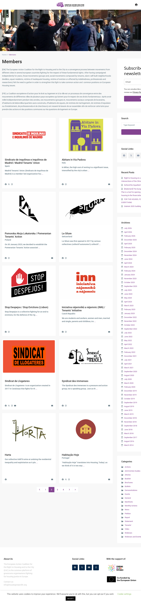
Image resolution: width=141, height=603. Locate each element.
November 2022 (130, 321)
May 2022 (128, 340)
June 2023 (128, 294)
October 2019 (129, 399)
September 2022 (130, 329)
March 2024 (128, 267)
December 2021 (130, 356)
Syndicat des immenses (75, 381)
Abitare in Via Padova (74, 159)
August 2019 (129, 406)
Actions (128, 467)
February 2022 (129, 352)
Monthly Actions (131, 506)
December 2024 (130, 251)
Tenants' (128, 525)
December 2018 (130, 418)
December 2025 (130, 240)
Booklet (128, 479)
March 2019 (128, 414)
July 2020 (128, 379)
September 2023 (130, 286)
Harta (8, 454)
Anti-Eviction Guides (132, 471)
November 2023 (130, 279)
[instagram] (96, 567)
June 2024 (128, 259)
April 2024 (128, 263)
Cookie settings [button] (124, 594)
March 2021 (128, 368)
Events (127, 494)
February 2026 (129, 236)
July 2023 (128, 290)
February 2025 (129, 247)
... (42, 174)
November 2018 (130, 422)
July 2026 (128, 228)
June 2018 (128, 430)
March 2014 (128, 445)
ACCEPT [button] (70, 598)
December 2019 (130, 391)
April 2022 (128, 344)
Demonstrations (131, 490)
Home (4, 55)
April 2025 (128, 244)
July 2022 (128, 333)
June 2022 (128, 337)
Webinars (128, 533)
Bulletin (128, 486)
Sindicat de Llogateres (17, 381)
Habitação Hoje (70, 454)
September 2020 (130, 371)
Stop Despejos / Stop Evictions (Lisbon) (26, 307)
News (127, 510)
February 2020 (129, 387)
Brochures (129, 482)
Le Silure (67, 233)
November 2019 (130, 395)
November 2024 (130, 255)
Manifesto (129, 502)
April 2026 (128, 232)
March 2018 (128, 433)
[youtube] (138, 155)
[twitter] (131, 155)
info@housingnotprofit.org (15, 585)
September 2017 (130, 437)
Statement (129, 521)
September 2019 (130, 402)
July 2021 (128, 360)
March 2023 (128, 306)
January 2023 (129, 313)
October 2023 (129, 282)
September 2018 (130, 426)
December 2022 (130, 317)
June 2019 (128, 410)
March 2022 (128, 348)
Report (127, 517)
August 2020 (129, 375)
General (128, 498)
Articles (128, 475)
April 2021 (128, 364)
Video (127, 529)
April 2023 (128, 302)
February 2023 (129, 309)
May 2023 (128, 298)
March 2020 (128, 383)
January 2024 (129, 275)
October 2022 (129, 325)
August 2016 (129, 441)
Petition (128, 514)
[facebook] (124, 155)
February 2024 (129, 271)
